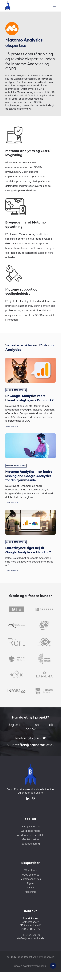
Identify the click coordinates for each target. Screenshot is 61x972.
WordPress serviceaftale (30, 835)
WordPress (30, 870)
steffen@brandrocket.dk (34, 745)
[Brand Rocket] (7, 5)
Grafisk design (30, 839)
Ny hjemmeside (31, 826)
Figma (30, 883)
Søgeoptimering (30, 843)
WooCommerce (30, 874)
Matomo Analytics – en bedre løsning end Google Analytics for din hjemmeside (28, 476)
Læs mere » (12, 426)
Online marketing (16, 390)
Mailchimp (30, 891)
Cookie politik (22, 966)
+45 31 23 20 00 (30, 935)
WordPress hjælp (30, 830)
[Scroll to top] (53, 965)
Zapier (30, 887)
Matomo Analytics (30, 879)
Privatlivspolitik (38, 966)
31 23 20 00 (37, 738)
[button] (54, 6)
